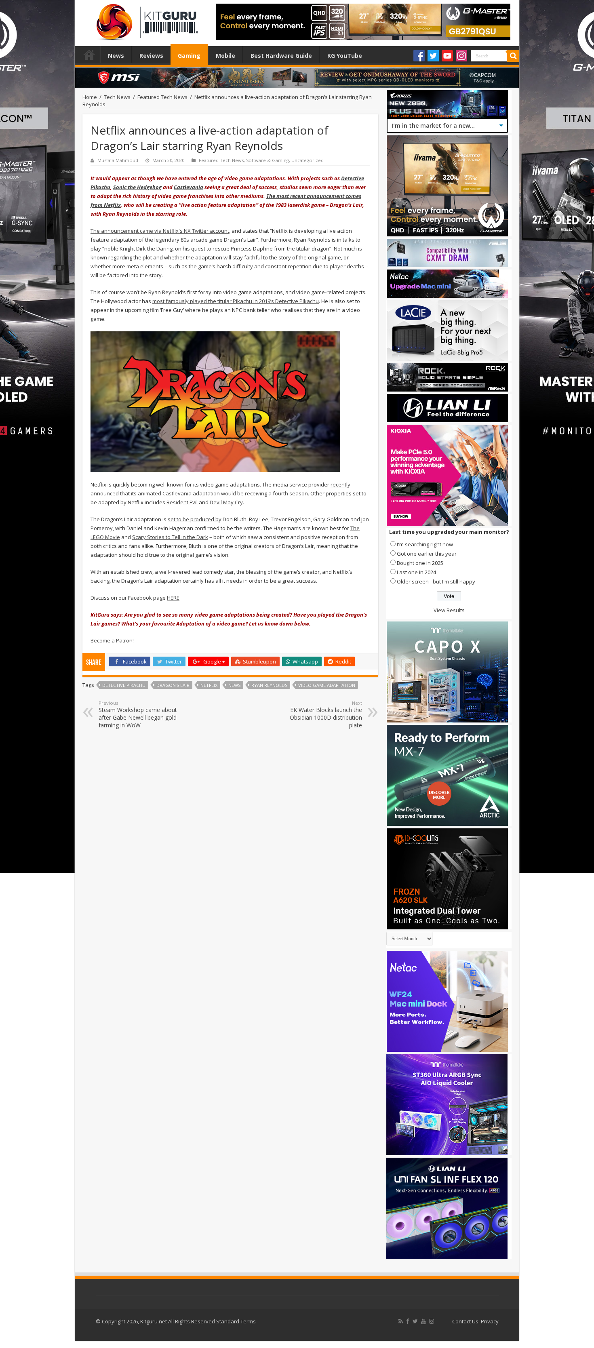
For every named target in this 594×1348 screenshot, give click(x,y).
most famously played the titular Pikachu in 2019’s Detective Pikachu (235, 301)
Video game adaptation (326, 685)
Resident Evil (182, 502)
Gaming (189, 55)
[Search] (513, 56)
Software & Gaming (267, 160)
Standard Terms (236, 1321)
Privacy (490, 1321)
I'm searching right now (425, 544)
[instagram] (431, 1321)
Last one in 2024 (416, 572)
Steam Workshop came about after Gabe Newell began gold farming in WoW (138, 714)
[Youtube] (447, 55)
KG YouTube (344, 55)
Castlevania (188, 187)
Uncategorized (307, 160)
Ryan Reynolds (269, 685)
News (116, 55)
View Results (449, 610)
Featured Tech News (162, 97)
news (234, 685)
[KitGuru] (145, 19)
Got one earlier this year (427, 553)
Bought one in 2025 (420, 563)
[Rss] (401, 1321)
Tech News (117, 97)
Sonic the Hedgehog (137, 187)
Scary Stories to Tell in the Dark (170, 537)
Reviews (151, 55)
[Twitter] (433, 55)
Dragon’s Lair (173, 685)
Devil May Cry (226, 502)
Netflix (208, 685)
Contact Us (465, 1321)
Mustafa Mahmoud (117, 160)
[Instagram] (461, 55)
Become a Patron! (112, 640)
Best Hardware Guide (281, 55)
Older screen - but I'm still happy (436, 581)
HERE (173, 597)
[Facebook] (419, 55)
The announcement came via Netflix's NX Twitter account (160, 230)
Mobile (225, 55)
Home (89, 54)
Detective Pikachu (123, 685)
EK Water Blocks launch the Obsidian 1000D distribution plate (326, 714)
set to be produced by (194, 519)
